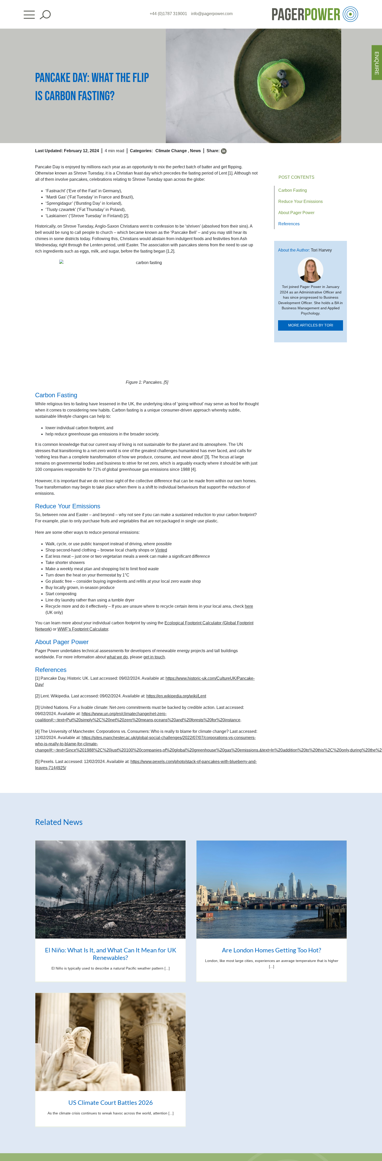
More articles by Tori (310, 325)
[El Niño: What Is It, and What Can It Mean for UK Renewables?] (110, 890)
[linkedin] (224, 151)
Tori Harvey (321, 250)
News (195, 151)
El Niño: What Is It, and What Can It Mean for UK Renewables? (110, 953)
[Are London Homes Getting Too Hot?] (271, 890)
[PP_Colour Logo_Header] (315, 8)
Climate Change (171, 151)
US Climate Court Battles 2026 (110, 1102)
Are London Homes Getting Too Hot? (271, 950)
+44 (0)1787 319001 (168, 13)
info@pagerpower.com (212, 13)
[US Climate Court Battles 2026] (110, 1042)
